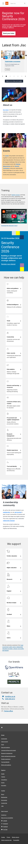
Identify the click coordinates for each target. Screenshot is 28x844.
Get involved (4, 800)
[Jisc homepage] (6, 3)
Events (2, 782)
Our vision (6, 110)
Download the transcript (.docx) (9, 225)
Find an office (8, 711)
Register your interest (8, 264)
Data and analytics (5, 747)
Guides (2, 773)
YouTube (5, 829)
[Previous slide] (2, 76)
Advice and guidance (6, 765)
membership (6, 512)
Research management (6, 753)
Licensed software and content (8, 750)
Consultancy (4, 779)
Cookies (3, 837)
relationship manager (9, 520)
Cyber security (4, 741)
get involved (18, 512)
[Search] (25, 3)
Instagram (5, 823)
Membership (4, 797)
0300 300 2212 (10, 699)
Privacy (8, 837)
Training (3, 776)
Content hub (4, 803)
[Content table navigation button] (3, 3)
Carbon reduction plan (6, 840)
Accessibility (16, 840)
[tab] (6, 76)
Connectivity (4, 738)
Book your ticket (8, 33)
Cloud (2, 744)
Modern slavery (15, 837)
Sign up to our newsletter (7, 817)
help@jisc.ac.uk (10, 696)
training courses (15, 195)
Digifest (18, 164)
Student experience (5, 759)
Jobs (2, 806)
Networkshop (6, 166)
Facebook (5, 826)
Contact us (3, 815)
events (7, 155)
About (2, 794)
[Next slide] (25, 76)
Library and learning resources (8, 756)
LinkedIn (5, 820)
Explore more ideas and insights (14, 81)
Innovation (3, 785)
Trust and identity (5, 762)
